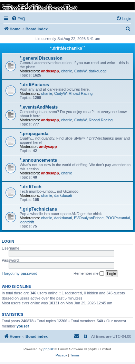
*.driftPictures (34, 84)
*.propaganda (34, 133)
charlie (66, 71)
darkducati (97, 71)
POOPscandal (118, 218)
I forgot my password (19, 273)
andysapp (50, 71)
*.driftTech (30, 186)
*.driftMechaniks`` (67, 48)
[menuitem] (18, 18)
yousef (23, 326)
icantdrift (27, 222)
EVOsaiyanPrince (89, 218)
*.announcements (38, 160)
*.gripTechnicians (38, 209)
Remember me (86, 273)
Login (8, 241)
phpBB (49, 349)
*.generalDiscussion (41, 58)
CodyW (80, 71)
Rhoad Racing (81, 93)
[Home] (67, 6)
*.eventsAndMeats (39, 107)
